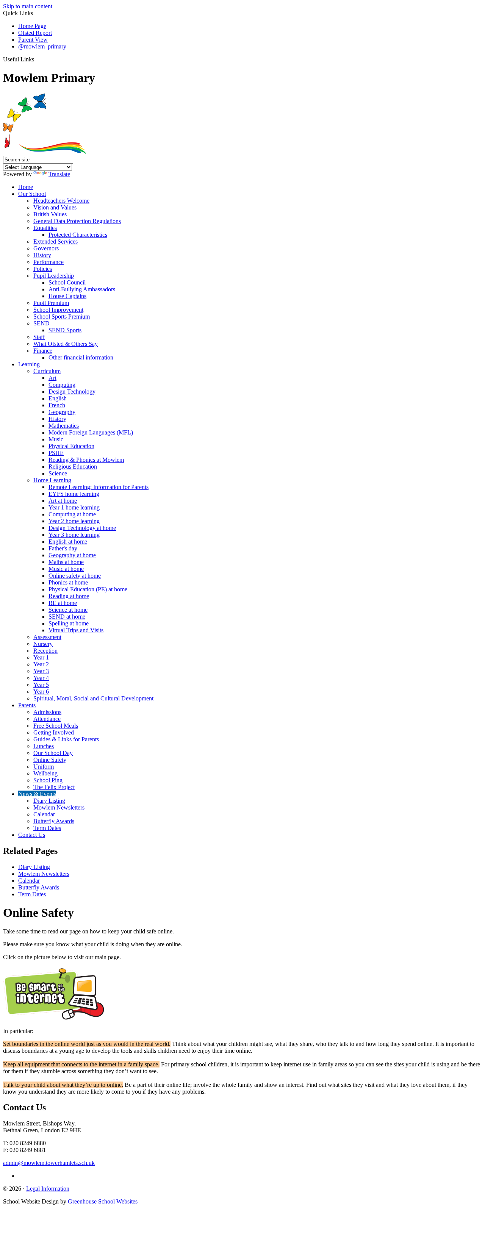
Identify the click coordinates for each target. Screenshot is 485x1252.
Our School (32, 194)
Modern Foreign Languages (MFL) (90, 432)
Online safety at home (74, 575)
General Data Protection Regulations (77, 221)
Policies (42, 269)
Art (52, 378)
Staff (39, 337)
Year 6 (41, 691)
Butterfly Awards (53, 821)
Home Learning (52, 480)
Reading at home (68, 596)
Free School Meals (55, 725)
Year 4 (41, 678)
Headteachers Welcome (61, 200)
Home (25, 187)
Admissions (47, 712)
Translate (59, 174)
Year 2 (41, 664)
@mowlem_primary (42, 46)
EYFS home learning (73, 494)
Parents (27, 705)
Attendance (47, 719)
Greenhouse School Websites (103, 1201)
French (56, 405)
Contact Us (31, 835)
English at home (67, 541)
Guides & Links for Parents (66, 739)
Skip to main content (27, 6)
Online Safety (49, 760)
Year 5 (41, 684)
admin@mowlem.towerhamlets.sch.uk (49, 1163)
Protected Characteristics (77, 234)
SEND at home (66, 616)
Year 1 (41, 657)
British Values (50, 214)
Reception (45, 650)
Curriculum (47, 371)
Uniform (43, 766)
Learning (29, 364)
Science (57, 473)
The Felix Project (54, 787)
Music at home (66, 569)
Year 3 (41, 671)
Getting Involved (53, 732)
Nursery (43, 644)
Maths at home (66, 562)
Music (55, 439)
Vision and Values (55, 207)
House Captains (67, 296)
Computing (61, 384)
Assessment (47, 637)
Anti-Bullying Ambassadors (81, 289)
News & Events (37, 794)
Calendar (44, 814)
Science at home (68, 609)
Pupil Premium (51, 303)
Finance (42, 350)
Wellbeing (45, 773)
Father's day (62, 548)
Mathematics (63, 425)
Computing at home (72, 514)
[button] (37, 59)
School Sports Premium (61, 316)
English (57, 398)
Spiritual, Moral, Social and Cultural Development (93, 698)
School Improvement (58, 309)
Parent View (33, 39)
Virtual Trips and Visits (75, 630)
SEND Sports (64, 330)
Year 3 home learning (74, 534)
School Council (67, 282)
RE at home (62, 603)
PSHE (56, 453)
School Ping (48, 780)
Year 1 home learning (74, 507)
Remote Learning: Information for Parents (98, 487)
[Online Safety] (54, 1018)
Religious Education (72, 466)
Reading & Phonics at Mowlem (86, 459)
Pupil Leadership (53, 275)
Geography (61, 412)
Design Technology (71, 391)
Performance (48, 262)
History (42, 255)
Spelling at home (68, 623)
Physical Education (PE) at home (87, 589)
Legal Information (47, 1188)
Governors (46, 248)
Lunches (43, 746)
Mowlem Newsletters (58, 807)
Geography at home (72, 555)
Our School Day (53, 753)
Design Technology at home (82, 528)
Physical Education (71, 446)
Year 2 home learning (74, 521)
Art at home (62, 500)
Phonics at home (68, 582)
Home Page (32, 26)
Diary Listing (49, 800)
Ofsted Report (35, 33)
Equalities (45, 228)
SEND (41, 323)
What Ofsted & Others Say (65, 344)
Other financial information (80, 357)
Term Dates (47, 828)
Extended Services (55, 241)
